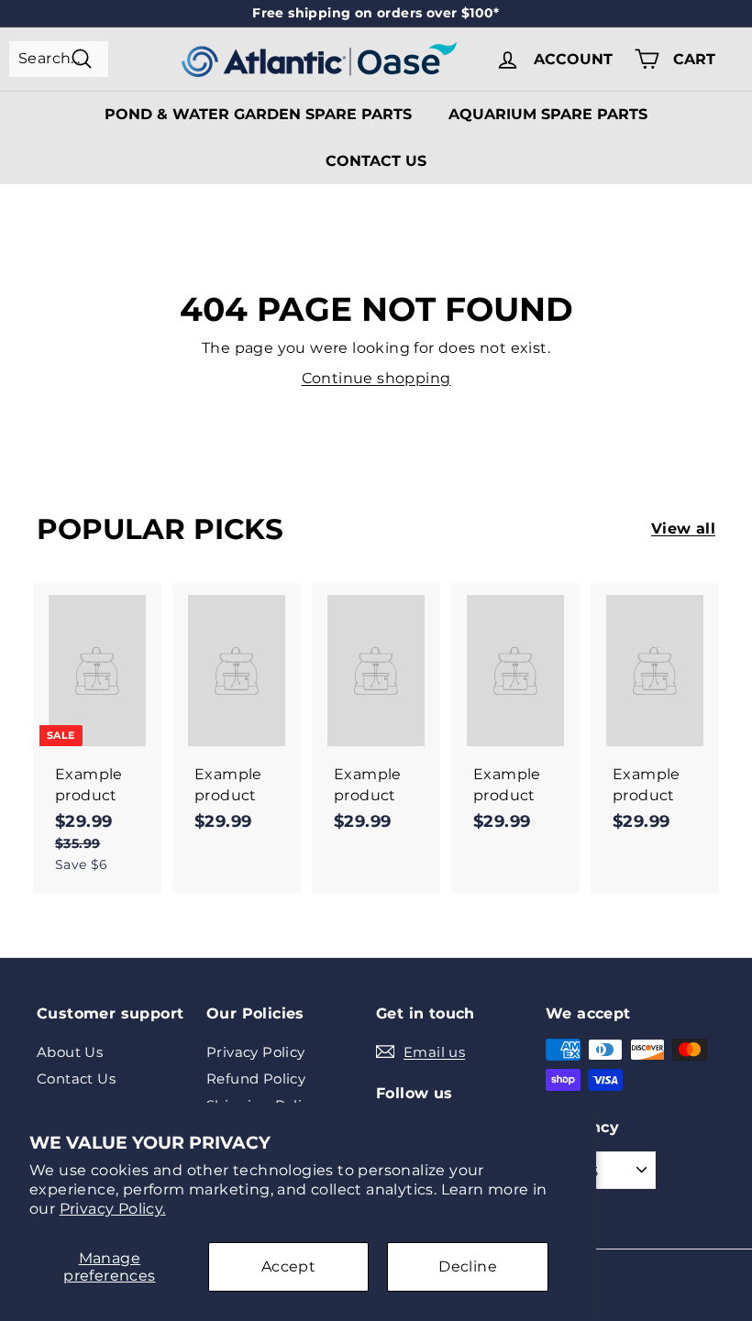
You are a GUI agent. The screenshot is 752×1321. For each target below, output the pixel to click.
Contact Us (376, 161)
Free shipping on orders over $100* (376, 13)
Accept (288, 1266)
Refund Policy (255, 1078)
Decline (467, 1266)
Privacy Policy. (113, 1208)
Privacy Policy (255, 1052)
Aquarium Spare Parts (547, 114)
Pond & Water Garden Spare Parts (258, 114)
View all (683, 528)
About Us (70, 1052)
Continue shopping (376, 378)
